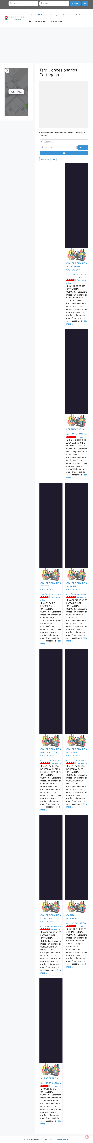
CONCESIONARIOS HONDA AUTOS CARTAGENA (50, 752)
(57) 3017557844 (79, 923)
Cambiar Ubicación (37, 21)
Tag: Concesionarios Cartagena (58, 72)
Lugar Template (56, 21)
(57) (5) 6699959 (79, 760)
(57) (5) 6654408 (53, 1083)
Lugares (40, 14)
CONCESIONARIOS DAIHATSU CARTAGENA (50, 918)
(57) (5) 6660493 (53, 760)
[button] (67, 254)
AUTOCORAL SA (49, 1078)
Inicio (31, 14)
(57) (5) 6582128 (79, 434)
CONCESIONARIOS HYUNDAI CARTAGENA (76, 752)
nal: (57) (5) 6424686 (51, 594)
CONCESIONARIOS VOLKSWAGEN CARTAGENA (76, 266)
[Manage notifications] (87, 1137)
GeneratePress (63, 1139)
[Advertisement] (46, 44)
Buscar (76, 3)
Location (66, 14)
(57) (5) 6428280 (79, 594)
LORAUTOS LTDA (75, 429)
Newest (44, 159)
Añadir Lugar (53, 14)
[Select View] (53, 159)
